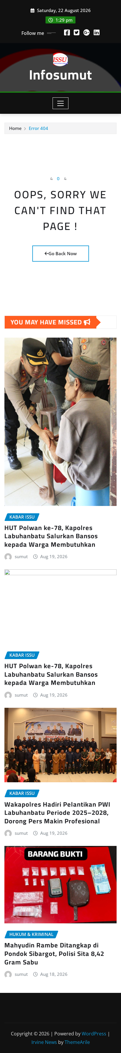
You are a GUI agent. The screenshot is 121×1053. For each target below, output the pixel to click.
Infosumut (60, 74)
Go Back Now (62, 253)
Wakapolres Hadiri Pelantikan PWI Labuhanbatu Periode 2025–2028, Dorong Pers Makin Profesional (57, 812)
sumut (21, 556)
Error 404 (38, 128)
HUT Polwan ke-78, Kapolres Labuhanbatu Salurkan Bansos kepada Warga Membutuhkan (51, 536)
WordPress (94, 1033)
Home (15, 128)
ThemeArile (77, 1042)
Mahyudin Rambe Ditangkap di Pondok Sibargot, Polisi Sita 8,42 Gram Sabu (54, 953)
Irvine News (44, 1042)
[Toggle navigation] (61, 103)
